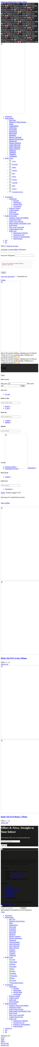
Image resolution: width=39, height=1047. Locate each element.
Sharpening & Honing (20, 233)
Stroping (16, 201)
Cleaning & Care (18, 235)
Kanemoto (13, 130)
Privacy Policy (10, 896)
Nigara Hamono (15, 143)
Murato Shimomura (16, 139)
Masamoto (13, 133)
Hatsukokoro (14, 126)
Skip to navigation (7, 2)
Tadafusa (12, 150)
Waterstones (17, 202)
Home (3, 493)
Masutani (12, 135)
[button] (4, 664)
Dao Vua (12, 120)
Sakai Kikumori (14, 145)
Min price (4, 383)
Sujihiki (14, 179)
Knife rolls (12, 212)
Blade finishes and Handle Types (20, 223)
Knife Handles (14, 214)
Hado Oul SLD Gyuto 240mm (14, 658)
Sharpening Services (11, 889)
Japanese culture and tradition (18, 218)
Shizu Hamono (14, 149)
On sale (7, 394)
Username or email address (13, 249)
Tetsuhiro (12, 154)
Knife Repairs (17, 239)
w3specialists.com (7, 904)
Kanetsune (13, 132)
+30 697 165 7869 (17, 873)
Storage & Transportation (21, 237)
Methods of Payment (12, 890)
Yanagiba (14, 183)
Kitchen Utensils (14, 208)
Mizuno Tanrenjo (15, 137)
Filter (22, 386)
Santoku (14, 170)
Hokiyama (13, 128)
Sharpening (13, 199)
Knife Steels (13, 225)
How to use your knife (16, 227)
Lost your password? (8, 276)
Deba (13, 186)
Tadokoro (12, 152)
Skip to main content (20, 2)
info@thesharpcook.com (18, 877)
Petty (13, 173)
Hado (11, 124)
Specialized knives (17, 192)
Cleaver (14, 189)
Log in (3, 272)
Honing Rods (17, 204)
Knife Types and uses (16, 221)
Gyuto (14, 161)
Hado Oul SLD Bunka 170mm (14, 817)
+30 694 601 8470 (16, 875)
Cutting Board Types (16, 229)
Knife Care (12, 231)
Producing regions (15, 220)
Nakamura (13, 141)
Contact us (8, 887)
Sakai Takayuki (14, 147)
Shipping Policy (10, 892)
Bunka (14, 167)
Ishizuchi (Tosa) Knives (17, 122)
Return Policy (9, 894)
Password (7, 255)
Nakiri (14, 176)
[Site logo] (13, 113)
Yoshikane (13, 156)
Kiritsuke (15, 164)
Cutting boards (14, 210)
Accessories (17, 206)
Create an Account (12, 246)
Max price (30, 383)
